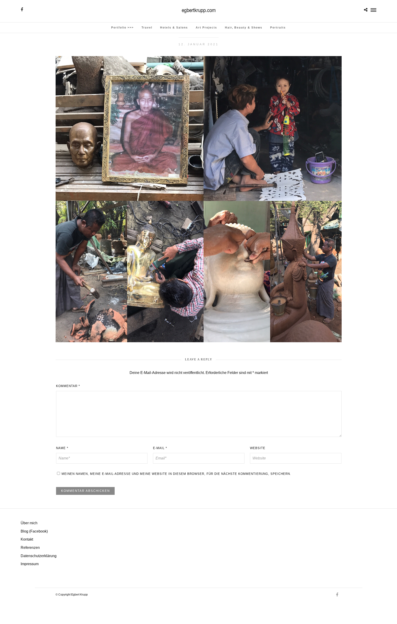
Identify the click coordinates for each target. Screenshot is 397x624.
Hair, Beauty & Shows (243, 27)
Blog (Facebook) (34, 531)
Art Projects (206, 27)
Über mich (29, 523)
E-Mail (160, 448)
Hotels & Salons (174, 27)
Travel (147, 27)
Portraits (278, 27)
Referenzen (30, 548)
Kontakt (27, 539)
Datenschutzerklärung (39, 556)
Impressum (30, 564)
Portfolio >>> (122, 27)
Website (257, 448)
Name (62, 448)
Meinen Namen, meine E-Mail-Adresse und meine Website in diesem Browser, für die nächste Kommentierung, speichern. (176, 474)
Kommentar (68, 386)
